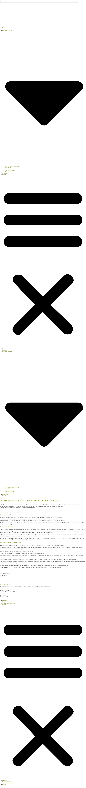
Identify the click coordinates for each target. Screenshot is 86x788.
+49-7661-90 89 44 (8, 579)
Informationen (5, 173)
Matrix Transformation (10, 170)
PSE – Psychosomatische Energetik (12, 166)
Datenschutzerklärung (7, 601)
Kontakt (4, 174)
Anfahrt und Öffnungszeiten (8, 603)
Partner (4, 606)
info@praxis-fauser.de (7, 580)
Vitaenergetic (8, 167)
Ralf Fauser (4, 29)
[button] (43, 261)
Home (3, 27)
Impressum (4, 600)
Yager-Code (7, 169)
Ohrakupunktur (8, 171)
